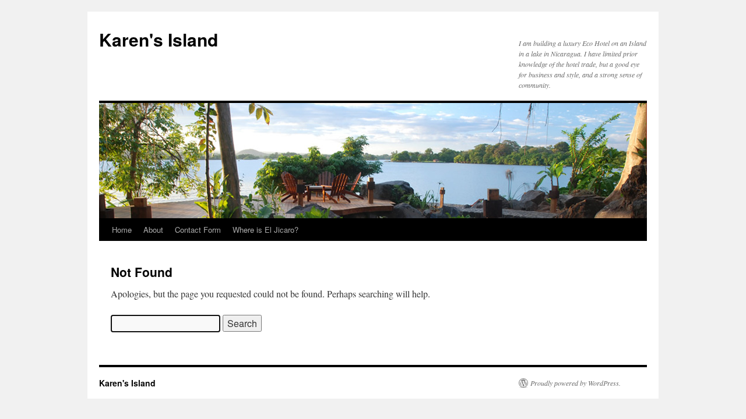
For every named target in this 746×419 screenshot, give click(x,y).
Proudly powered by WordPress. (575, 383)
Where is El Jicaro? (265, 229)
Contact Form (198, 229)
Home (122, 229)
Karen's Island (158, 39)
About (153, 229)
